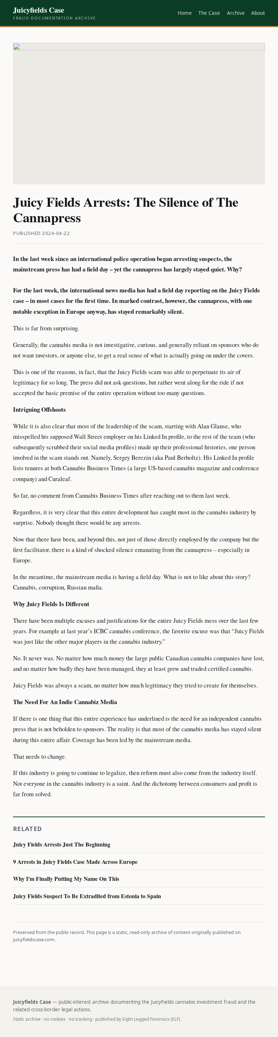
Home (185, 12)
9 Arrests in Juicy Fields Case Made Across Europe (75, 861)
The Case (209, 12)
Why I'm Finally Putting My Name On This (66, 878)
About (258, 12)
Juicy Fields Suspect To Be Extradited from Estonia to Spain (87, 896)
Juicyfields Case (54, 13)
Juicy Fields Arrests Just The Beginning (61, 844)
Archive (236, 12)
